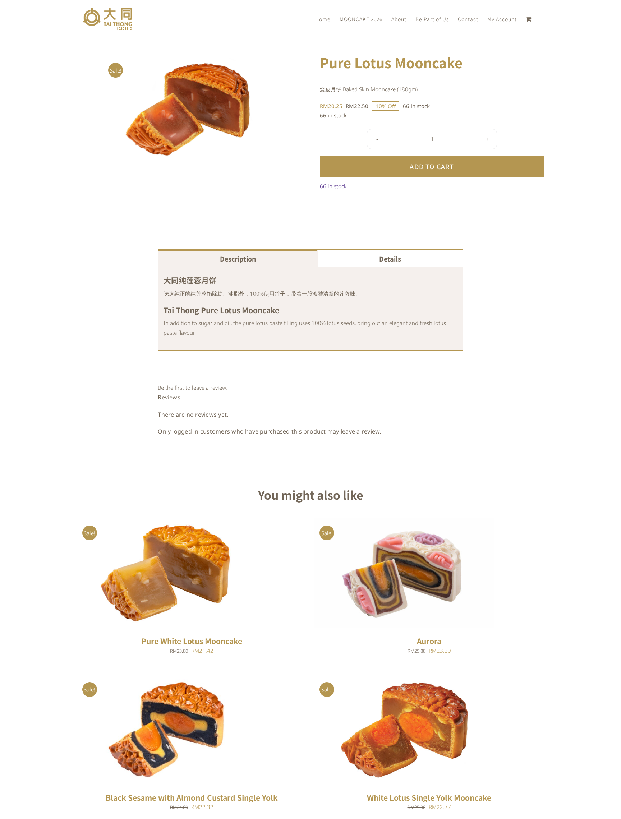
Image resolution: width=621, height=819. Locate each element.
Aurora (429, 640)
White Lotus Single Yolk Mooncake (429, 797)
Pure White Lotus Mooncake (191, 640)
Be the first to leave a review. (192, 387)
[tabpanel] (310, 309)
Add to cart (432, 166)
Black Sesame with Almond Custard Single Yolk (192, 797)
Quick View (189, 574)
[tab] (237, 258)
